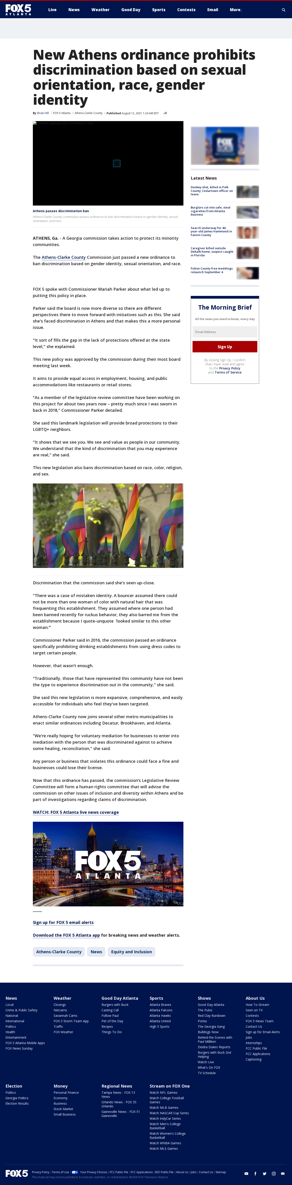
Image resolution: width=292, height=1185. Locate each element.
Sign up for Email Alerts (263, 1032)
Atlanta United (160, 1021)
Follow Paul (110, 1015)
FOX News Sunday (19, 1048)
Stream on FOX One (170, 1086)
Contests (252, 1015)
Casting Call (110, 1010)
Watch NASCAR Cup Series (169, 1113)
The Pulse (205, 1010)
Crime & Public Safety (21, 1010)
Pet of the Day (112, 1021)
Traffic (58, 1026)
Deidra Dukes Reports (214, 1047)
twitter (264, 1173)
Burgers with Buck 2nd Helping (214, 1054)
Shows (204, 998)
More (235, 9)
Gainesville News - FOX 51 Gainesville (121, 1113)
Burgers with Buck (115, 1004)
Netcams (60, 1010)
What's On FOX (209, 1067)
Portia (202, 1021)
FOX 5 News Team (260, 1021)
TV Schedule (207, 1073)
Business (60, 1103)
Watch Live (206, 1062)
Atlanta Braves (160, 1004)
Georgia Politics (17, 1098)
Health (10, 1032)
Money (61, 1086)
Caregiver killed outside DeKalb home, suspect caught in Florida (212, 251)
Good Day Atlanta (120, 998)
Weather (62, 998)
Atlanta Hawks (160, 1015)
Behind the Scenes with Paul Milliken (215, 1039)
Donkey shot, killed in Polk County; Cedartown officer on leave (212, 190)
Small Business (65, 1114)
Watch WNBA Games (165, 1143)
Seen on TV (254, 1010)
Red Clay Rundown (211, 1015)
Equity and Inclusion (131, 951)
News (96, 951)
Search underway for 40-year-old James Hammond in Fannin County (211, 231)
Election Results (17, 1103)
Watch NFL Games (163, 1092)
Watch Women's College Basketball (168, 1135)
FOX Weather (63, 1032)
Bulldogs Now (208, 1032)
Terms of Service (228, 372)
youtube (246, 1173)
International (14, 1021)
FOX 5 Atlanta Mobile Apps (25, 1043)
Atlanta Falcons (161, 1010)
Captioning (253, 1059)
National (11, 1015)
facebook (255, 1173)
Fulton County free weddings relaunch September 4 (212, 270)
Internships (254, 1043)
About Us (255, 998)
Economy (61, 1098)
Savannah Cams (65, 1015)
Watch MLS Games (164, 1148)
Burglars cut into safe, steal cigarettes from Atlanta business (210, 210)
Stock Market (63, 1109)
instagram (273, 1173)
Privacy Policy (229, 368)
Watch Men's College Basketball (165, 1126)
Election (13, 1086)
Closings (60, 1004)
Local (9, 1004)
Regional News (117, 1086)
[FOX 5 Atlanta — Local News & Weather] (20, 9)
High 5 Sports (159, 1026)
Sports (156, 998)
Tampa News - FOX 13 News (118, 1094)
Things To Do (112, 1032)
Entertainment (15, 1037)
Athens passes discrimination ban (61, 211)
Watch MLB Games (164, 1107)
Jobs (249, 1037)
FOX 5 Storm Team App (71, 1021)
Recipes (107, 1026)
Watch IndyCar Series (165, 1118)
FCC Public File (256, 1048)
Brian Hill (43, 113)
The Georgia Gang (211, 1026)
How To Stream (257, 1004)
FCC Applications (258, 1054)
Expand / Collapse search (284, 9)
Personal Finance (66, 1092)
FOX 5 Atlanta (61, 113)
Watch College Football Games (167, 1100)
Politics (10, 1026)
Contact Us (254, 1026)
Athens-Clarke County (88, 113)
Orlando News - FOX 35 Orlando (119, 1104)
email (283, 1173)
